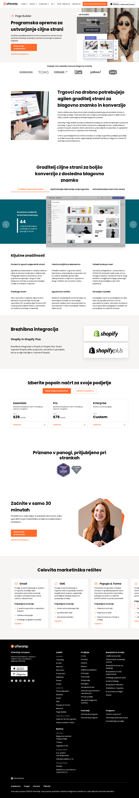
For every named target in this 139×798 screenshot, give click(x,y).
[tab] (30, 189)
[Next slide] (134, 605)
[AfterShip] (11, 3)
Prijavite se (66, 4)
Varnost (36, 786)
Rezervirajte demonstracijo (95, 4)
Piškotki (47, 786)
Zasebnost (15, 786)
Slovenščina (19, 778)
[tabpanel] (69, 252)
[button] (6, 224)
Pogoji (26, 786)
